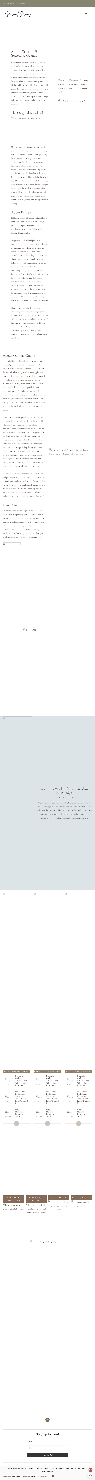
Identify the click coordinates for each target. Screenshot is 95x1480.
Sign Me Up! (47, 1455)
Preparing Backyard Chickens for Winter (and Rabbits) (21, 1081)
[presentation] (8, 1081)
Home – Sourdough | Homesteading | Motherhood (69, 1469)
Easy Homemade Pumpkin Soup (20, 1113)
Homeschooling (47, 1472)
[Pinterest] (53, 1476)
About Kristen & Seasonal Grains (20, 1469)
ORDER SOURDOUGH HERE (14, 3)
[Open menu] (85, 14)
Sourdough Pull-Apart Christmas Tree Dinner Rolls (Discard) (21, 1097)
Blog (37, 1469)
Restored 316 (43, 1476)
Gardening (45, 1469)
